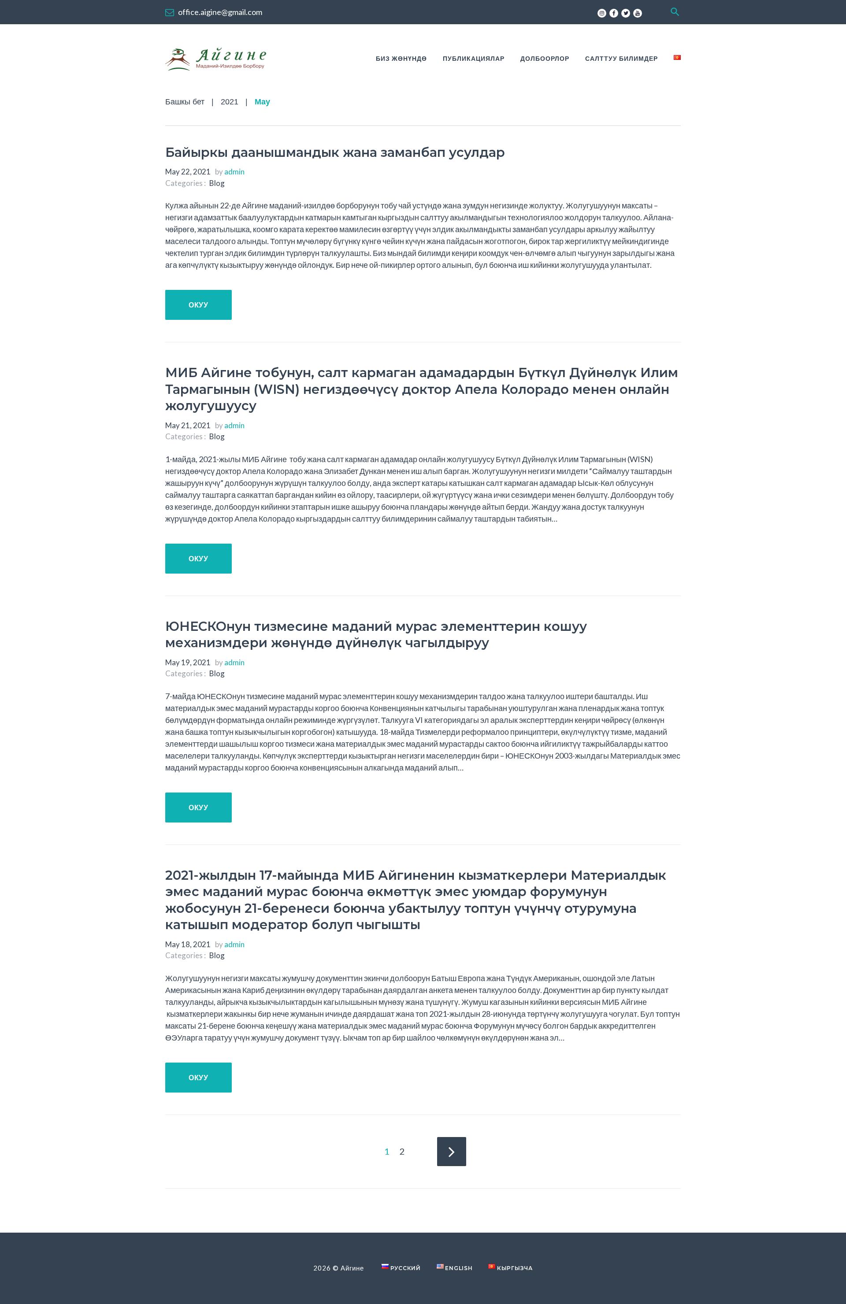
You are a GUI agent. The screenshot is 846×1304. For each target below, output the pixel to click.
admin (234, 171)
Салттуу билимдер (621, 58)
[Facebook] (613, 13)
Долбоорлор (544, 58)
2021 (229, 101)
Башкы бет (184, 101)
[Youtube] (637, 13)
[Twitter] (625, 13)
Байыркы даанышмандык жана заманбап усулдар (335, 152)
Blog (217, 183)
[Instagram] (601, 13)
